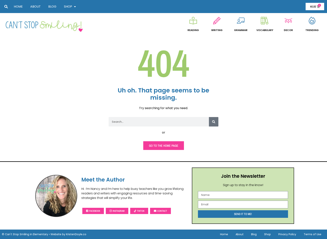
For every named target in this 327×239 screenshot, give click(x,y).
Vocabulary (264, 30)
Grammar (241, 30)
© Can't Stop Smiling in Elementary (25, 234)
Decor (288, 30)
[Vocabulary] (264, 20)
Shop (68, 6)
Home (18, 6)
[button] (6, 6)
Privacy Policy (287, 234)
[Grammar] (240, 20)
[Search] (213, 121)
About (35, 6)
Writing (217, 30)
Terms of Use (312, 234)
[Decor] (288, 20)
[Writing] (217, 20)
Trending (312, 30)
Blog (52, 6)
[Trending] (312, 20)
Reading (193, 30)
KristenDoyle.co (76, 234)
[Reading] (193, 20)
